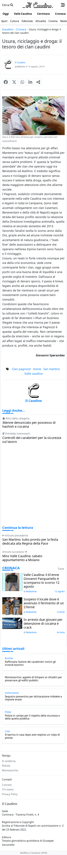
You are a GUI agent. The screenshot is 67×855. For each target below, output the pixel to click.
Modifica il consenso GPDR (33, 852)
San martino (51, 369)
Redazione (31, 591)
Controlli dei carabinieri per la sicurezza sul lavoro (31, 440)
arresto (61, 632)
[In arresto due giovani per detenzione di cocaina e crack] (12, 623)
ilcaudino (7, 29)
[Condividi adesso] (38, 82)
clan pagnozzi (21, 369)
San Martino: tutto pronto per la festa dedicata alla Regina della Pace (30, 541)
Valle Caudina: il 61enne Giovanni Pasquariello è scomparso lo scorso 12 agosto (41, 580)
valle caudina (33, 373)
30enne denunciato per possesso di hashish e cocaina (28, 424)
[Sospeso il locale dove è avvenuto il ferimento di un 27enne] (12, 606)
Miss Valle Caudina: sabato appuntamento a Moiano (22, 558)
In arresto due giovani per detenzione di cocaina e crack (43, 623)
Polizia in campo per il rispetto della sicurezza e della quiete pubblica (32, 717)
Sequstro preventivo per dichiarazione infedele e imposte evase (33, 698)
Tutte (61, 569)
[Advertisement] (33, 487)
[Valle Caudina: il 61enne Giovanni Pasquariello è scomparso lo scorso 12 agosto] (12, 582)
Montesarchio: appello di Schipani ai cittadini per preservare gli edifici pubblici (33, 679)
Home (37, 369)
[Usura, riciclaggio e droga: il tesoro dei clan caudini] (5, 82)
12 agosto (59, 591)
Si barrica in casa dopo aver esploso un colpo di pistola (32, 736)
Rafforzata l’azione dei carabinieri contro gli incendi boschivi (30, 663)
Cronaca (21, 29)
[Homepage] (37, 5)
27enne (61, 612)
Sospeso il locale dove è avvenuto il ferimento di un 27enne (44, 603)
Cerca (6, 5)
